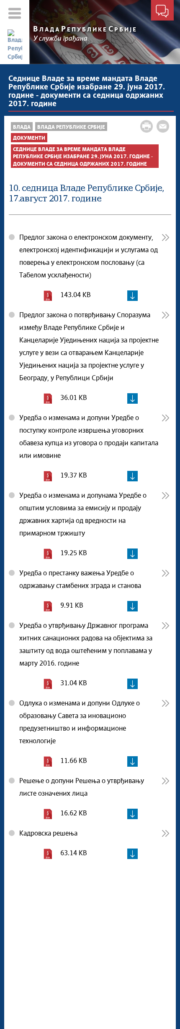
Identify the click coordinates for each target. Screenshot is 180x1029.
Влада (22, 127)
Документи (29, 138)
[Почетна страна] (15, 45)
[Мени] (15, 13)
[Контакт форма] (162, 12)
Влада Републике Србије (71, 127)
